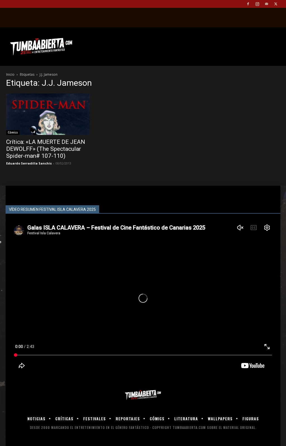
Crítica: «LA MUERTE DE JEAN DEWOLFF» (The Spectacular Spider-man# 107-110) (45, 149)
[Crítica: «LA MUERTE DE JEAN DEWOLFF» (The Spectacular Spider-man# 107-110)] (48, 114)
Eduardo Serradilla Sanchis (29, 163)
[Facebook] (248, 4)
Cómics (13, 132)
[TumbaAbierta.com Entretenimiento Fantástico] (143, 395)
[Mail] (266, 4)
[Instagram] (257, 4)
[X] (275, 4)
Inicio (10, 74)
